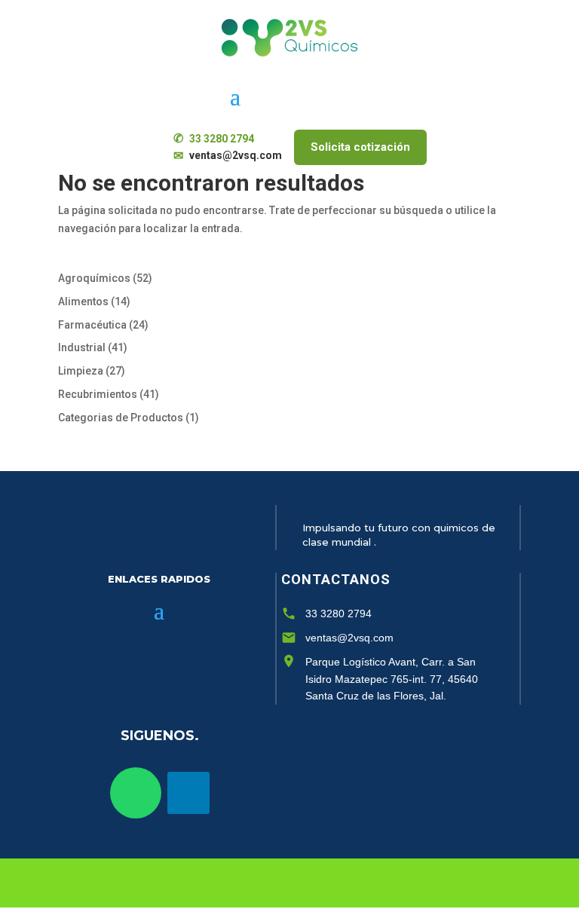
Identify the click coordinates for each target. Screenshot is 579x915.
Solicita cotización (360, 147)
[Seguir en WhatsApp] (135, 793)
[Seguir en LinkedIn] (188, 793)
